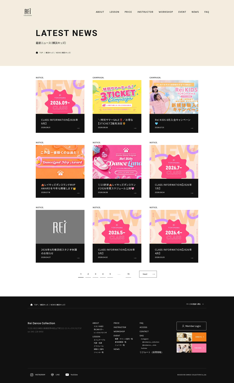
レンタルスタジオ (100, 333)
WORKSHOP (119, 331)
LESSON (96, 336)
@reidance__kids (149, 345)
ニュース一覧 (120, 345)
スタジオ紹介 (99, 326)
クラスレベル (99, 346)
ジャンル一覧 (99, 352)
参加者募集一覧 (120, 342)
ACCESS (143, 327)
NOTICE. (40, 77)
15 (128, 274)
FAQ (141, 323)
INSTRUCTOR (120, 327)
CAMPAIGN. (98, 77)
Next (145, 274)
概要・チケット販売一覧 (124, 339)
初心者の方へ (99, 329)
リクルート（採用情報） (151, 352)
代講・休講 (98, 343)
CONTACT (144, 331)
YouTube (144, 348)
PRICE (116, 323)
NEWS (117, 349)
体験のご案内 (99, 349)
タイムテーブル (99, 340)
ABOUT (95, 323)
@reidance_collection (150, 342)
